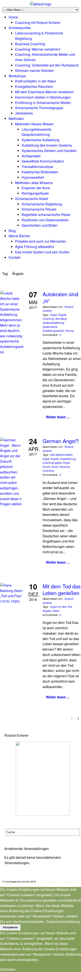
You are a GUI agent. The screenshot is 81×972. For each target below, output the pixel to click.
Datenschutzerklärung (63, 921)
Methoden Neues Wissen (34, 123)
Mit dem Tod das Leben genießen (62, 589)
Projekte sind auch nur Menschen (40, 241)
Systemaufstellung (53, 322)
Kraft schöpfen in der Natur (35, 81)
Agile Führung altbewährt (34, 246)
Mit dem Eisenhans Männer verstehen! (44, 91)
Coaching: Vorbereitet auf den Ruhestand (46, 65)
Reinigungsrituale (35, 193)
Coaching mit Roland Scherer (37, 22)
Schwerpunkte (20, 27)
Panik (54, 466)
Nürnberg (61, 318)
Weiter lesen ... (57, 416)
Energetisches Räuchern (34, 86)
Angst (53, 314)
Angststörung (68, 458)
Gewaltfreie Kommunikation (43, 161)
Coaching (48, 318)
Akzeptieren (10, 927)
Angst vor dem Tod (61, 606)
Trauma (69, 330)
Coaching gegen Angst (56, 462)
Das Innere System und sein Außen (42, 252)
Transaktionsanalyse (37, 166)
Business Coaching (30, 43)
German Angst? (61, 441)
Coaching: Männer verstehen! (37, 49)
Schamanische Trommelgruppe (39, 107)
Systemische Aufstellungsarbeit (53, 329)
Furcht (46, 466)
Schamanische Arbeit (31, 198)
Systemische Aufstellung (40, 139)
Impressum (51, 881)
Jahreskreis (24, 113)
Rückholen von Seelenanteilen (45, 219)
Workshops (17, 75)
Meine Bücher (19, 235)
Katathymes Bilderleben (40, 171)
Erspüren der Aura (36, 187)
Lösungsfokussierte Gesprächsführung (36, 132)
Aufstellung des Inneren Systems (47, 145)
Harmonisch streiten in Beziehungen (43, 97)
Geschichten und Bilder (39, 225)
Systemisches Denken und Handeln (49, 150)
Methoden (16, 118)
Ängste (62, 314)
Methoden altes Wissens (34, 182)
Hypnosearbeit (33, 177)
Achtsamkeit (31, 155)
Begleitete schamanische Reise (46, 214)
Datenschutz (70, 881)
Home (13, 17)
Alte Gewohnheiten (61, 454)
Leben (56, 610)
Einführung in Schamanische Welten (43, 102)
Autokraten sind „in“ (60, 297)
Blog (12, 230)
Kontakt (14, 257)
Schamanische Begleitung (42, 204)
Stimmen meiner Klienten (34, 70)
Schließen (8, 969)
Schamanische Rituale (39, 209)
